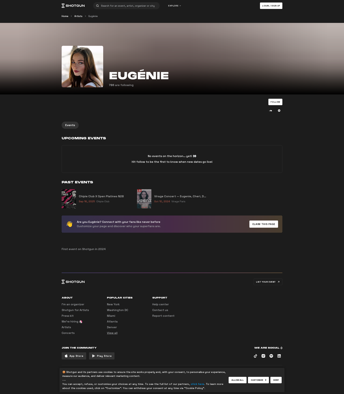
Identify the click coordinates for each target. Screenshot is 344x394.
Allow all (237, 380)
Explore (173, 5)
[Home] (73, 6)
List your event (266, 281)
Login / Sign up (271, 5)
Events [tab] (70, 125)
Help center (160, 304)
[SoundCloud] (270, 110)
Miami (111, 316)
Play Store (104, 356)
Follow (275, 102)
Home (65, 16)
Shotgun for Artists (75, 310)
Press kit (68, 316)
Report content (163, 316)
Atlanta (112, 321)
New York (113, 304)
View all (112, 333)
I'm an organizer (73, 304)
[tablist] (172, 125)
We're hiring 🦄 (72, 321)
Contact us (160, 310)
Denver (112, 327)
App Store (76, 356)
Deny (276, 380)
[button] (275, 102)
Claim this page (263, 224)
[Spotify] (279, 110)
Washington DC (117, 310)
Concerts (68, 333)
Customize (257, 380)
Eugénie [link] (93, 16)
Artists (78, 16)
